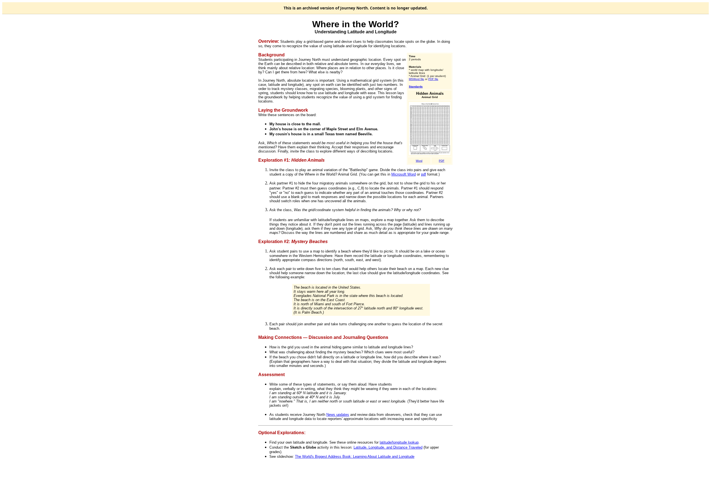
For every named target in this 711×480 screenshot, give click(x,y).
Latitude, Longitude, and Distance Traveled (388, 447)
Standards (416, 86)
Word (419, 160)
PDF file (433, 79)
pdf (423, 174)
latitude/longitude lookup (399, 442)
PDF (441, 160)
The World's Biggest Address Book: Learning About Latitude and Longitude (354, 456)
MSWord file (416, 79)
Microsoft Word (403, 174)
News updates (337, 414)
